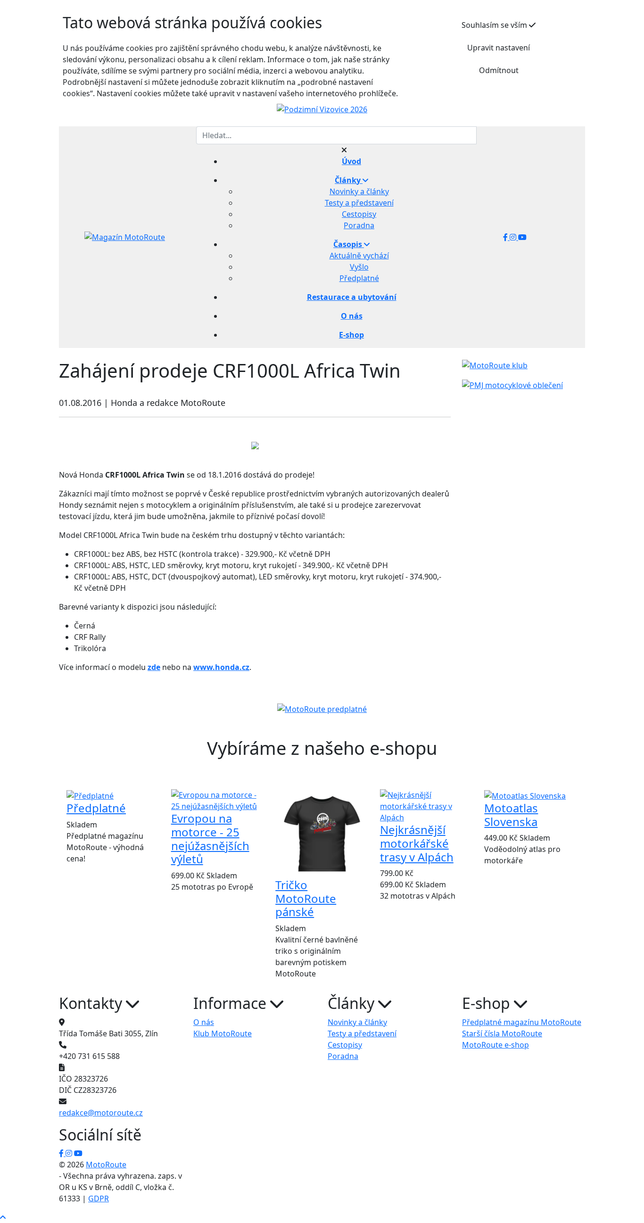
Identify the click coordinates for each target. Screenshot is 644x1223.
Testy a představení (359, 203)
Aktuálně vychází (359, 255)
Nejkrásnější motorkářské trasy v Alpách (417, 843)
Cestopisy (359, 214)
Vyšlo (359, 267)
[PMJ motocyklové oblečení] (512, 384)
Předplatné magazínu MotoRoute (521, 1022)
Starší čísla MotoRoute (502, 1033)
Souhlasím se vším (495, 25)
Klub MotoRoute (222, 1033)
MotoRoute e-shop (495, 1045)
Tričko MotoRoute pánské (305, 898)
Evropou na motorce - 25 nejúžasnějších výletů (210, 838)
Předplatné (359, 278)
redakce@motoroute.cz (101, 1112)
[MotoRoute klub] (495, 365)
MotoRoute (106, 1164)
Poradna (359, 225)
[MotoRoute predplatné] (322, 709)
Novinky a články (359, 191)
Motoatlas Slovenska (511, 814)
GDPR (98, 1198)
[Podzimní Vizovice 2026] (322, 109)
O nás (203, 1022)
